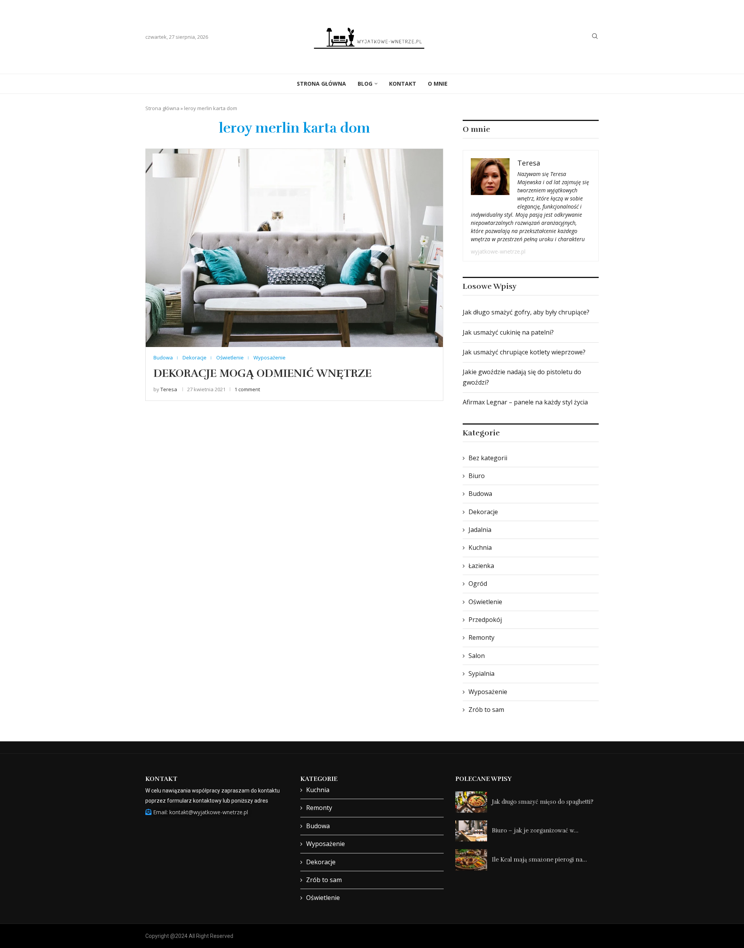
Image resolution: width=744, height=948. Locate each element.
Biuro (476, 475)
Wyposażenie (487, 691)
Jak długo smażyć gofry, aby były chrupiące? (526, 312)
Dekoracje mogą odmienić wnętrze (262, 373)
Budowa (480, 493)
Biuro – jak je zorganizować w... (535, 830)
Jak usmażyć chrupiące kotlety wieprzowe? (524, 352)
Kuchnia (480, 547)
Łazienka (481, 565)
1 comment (247, 389)
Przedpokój (485, 619)
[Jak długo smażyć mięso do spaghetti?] (471, 802)
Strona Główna (321, 83)
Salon (476, 655)
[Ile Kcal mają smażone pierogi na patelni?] (471, 859)
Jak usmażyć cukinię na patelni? (508, 332)
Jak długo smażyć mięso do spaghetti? (542, 801)
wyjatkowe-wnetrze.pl (498, 251)
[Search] (595, 37)
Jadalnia (479, 529)
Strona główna (162, 108)
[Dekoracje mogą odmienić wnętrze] (294, 248)
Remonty (481, 637)
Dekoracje (483, 512)
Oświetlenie (485, 601)
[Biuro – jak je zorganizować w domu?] (471, 831)
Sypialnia (481, 673)
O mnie (438, 83)
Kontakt (402, 83)
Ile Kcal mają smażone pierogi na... (539, 859)
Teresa (168, 389)
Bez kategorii (487, 458)
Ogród (477, 583)
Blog (365, 83)
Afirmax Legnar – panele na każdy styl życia (525, 402)
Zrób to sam (486, 709)
